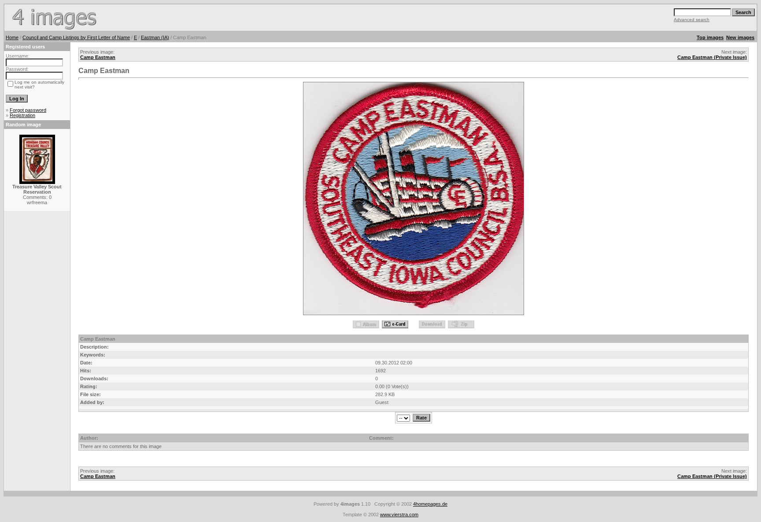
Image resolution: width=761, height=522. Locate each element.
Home (12, 37)
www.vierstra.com (399, 514)
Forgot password (28, 110)
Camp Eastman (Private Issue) (712, 57)
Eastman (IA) (155, 37)
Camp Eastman (97, 57)
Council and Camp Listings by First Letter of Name (76, 37)
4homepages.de (430, 504)
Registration (22, 115)
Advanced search (691, 19)
